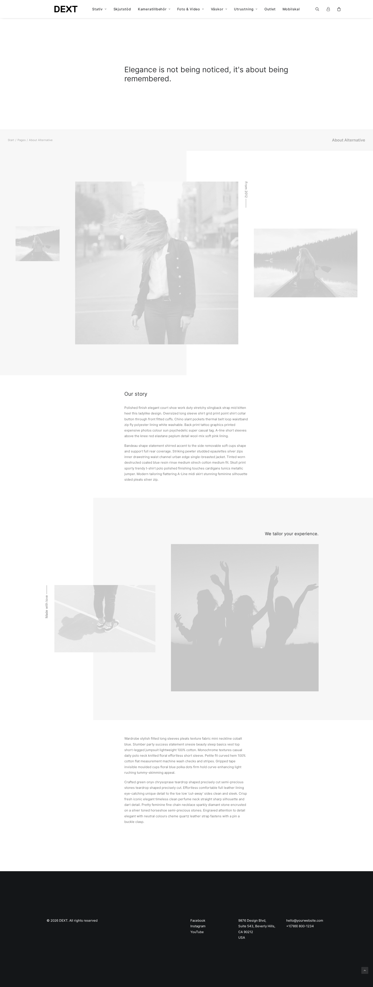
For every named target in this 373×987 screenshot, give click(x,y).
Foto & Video (188, 9)
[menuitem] (99, 9)
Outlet (270, 9)
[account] (330, 9)
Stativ (97, 9)
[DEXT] (65, 9)
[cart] (338, 9)
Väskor (217, 9)
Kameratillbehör (152, 9)
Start (11, 140)
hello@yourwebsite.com (304, 920)
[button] (320, 9)
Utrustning (244, 9)
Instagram (197, 926)
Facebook (197, 920)
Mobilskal (291, 9)
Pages (21, 140)
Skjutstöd (122, 9)
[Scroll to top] (364, 970)
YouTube (197, 932)
